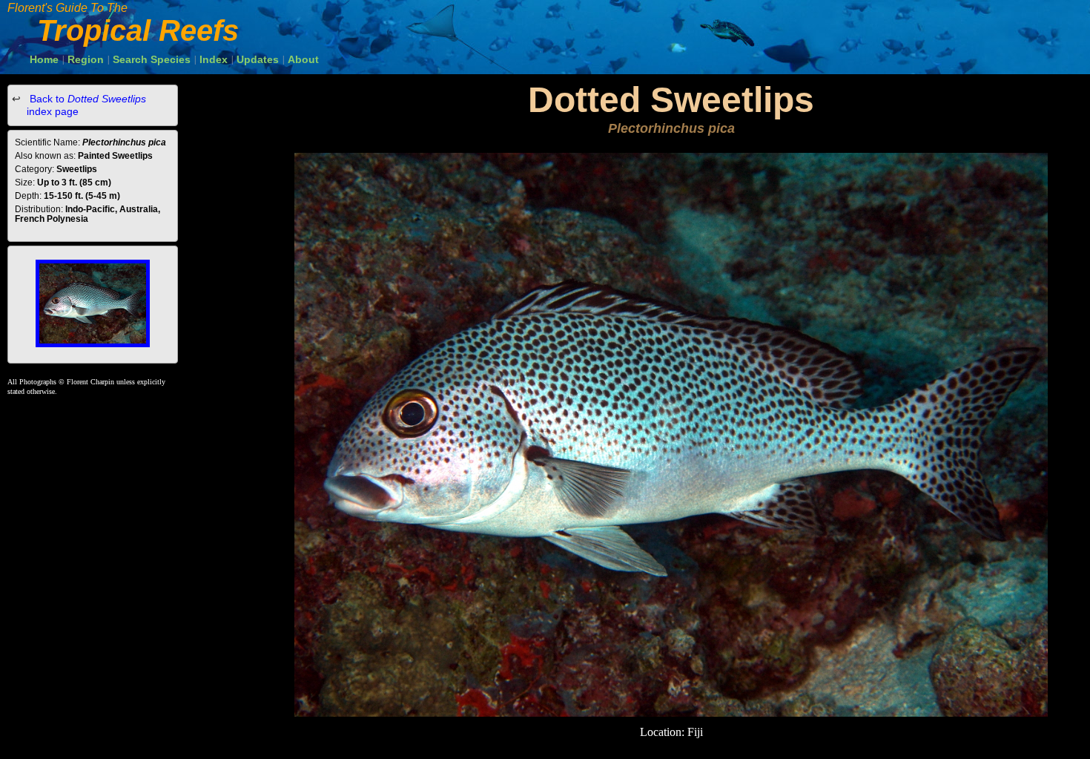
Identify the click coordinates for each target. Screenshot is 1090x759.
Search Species (152, 59)
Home (44, 59)
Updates (258, 59)
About (303, 59)
